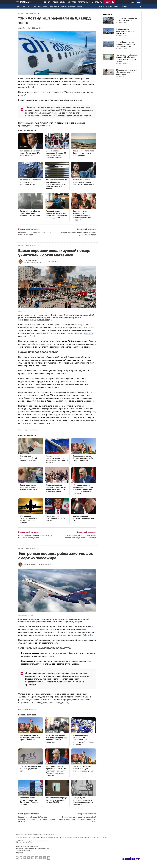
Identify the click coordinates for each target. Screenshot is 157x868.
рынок (28, 430)
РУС (138, 2)
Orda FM (98, 2)
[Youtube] (37, 857)
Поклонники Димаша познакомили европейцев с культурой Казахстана (80, 536)
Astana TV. (88, 635)
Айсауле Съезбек (30, 564)
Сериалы (71, 2)
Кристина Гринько (30, 260)
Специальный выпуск (58, 6)
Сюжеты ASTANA (32, 13)
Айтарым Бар (43, 6)
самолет (33, 709)
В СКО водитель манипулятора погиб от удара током (125, 31)
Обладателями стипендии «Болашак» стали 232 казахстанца (126, 72)
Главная (20, 13)
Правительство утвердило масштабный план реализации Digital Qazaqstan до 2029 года (77, 819)
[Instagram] (25, 857)
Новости (47, 2)
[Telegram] (33, 857)
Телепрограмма (85, 2)
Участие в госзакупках (24, 850)
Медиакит (19, 853)
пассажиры (23, 709)
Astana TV (88, 333)
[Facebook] (17, 857)
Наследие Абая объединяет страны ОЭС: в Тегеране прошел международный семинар (127, 58)
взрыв (21, 430)
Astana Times (20, 6)
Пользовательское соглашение (27, 846)
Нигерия (36, 430)
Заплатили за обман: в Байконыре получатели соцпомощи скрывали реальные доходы (37, 819)
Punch (32, 336)
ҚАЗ (132, 2)
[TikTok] (41, 857)
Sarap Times (31, 6)
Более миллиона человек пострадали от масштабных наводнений (35, 536)
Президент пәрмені (75, 6)
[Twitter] (21, 857)
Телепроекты (59, 2)
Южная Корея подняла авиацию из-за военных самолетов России (125, 44)
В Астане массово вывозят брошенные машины (127, 19)
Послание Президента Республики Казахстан (32, 848)
